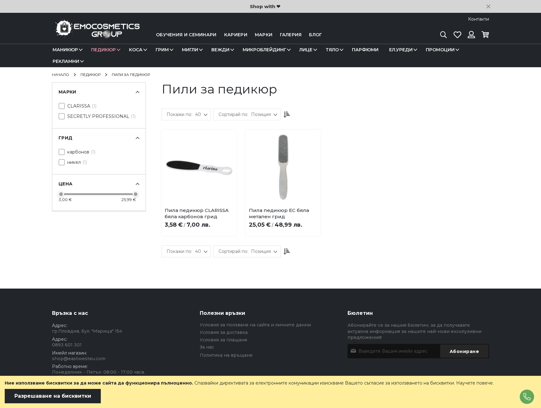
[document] (270, 391)
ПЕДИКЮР (90, 74)
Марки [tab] (67, 92)
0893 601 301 (67, 345)
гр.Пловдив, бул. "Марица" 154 (87, 331)
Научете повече (474, 383)
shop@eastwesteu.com (79, 358)
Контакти (478, 19)
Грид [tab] (65, 138)
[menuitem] (66, 50)
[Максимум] (135, 194)
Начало (61, 74)
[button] (208, 212)
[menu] (270, 55)
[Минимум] (61, 194)
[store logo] (96, 34)
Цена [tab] (65, 184)
